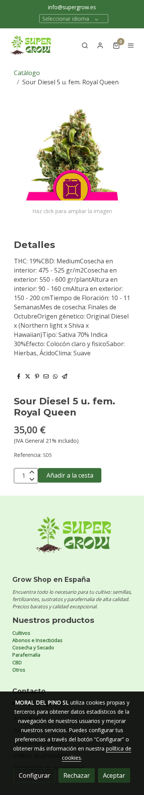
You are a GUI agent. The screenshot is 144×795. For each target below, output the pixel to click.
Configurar (34, 775)
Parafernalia (26, 654)
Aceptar (114, 775)
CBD (17, 662)
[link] (31, 45)
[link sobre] (72, 539)
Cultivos (21, 632)
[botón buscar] (85, 45)
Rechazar (76, 775)
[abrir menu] (131, 45)
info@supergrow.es (72, 7)
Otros (18, 669)
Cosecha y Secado (33, 647)
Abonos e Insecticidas (37, 640)
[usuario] (100, 45)
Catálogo (27, 73)
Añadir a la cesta (69, 475)
